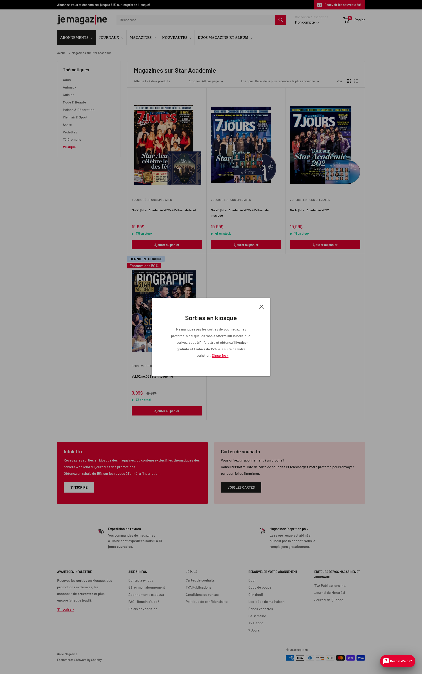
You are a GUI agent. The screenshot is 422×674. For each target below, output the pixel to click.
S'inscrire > (220, 355)
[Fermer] (261, 306)
